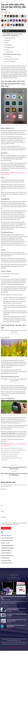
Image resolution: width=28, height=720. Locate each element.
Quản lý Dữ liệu (5, 557)
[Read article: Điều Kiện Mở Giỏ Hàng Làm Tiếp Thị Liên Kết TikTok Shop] (14, 588)
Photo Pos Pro (5, 459)
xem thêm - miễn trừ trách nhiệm (14, 647)
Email (2, 511)
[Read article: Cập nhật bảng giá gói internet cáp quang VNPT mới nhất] (3, 626)
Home (2, 2)
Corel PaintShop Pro (6, 450)
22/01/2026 (8, 599)
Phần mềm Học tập (6, 552)
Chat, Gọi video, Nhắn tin (7, 538)
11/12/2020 (14, 12)
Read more (5, 605)
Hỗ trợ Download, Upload (8, 545)
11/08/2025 (9, 611)
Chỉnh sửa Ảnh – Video (7, 540)
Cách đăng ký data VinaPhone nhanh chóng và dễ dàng (17, 614)
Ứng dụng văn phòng (7, 562)
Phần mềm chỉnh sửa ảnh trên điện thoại (10, 454)
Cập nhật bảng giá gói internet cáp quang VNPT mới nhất (16, 626)
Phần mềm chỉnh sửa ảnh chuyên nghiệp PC (11, 452)
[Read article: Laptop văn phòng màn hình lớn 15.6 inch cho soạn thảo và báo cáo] (3, 609)
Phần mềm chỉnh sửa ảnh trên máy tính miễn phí (12, 458)
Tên (2, 505)
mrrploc (3, 599)
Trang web (3, 517)
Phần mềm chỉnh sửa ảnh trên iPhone (9, 456)
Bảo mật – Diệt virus (6, 535)
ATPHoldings (7, 12)
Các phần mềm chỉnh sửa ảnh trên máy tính (13, 448)
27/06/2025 (9, 616)
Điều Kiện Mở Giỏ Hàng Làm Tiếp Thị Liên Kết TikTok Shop (13, 597)
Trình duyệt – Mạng (6, 560)
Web (2, 593)
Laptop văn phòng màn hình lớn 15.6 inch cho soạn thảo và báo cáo (16, 609)
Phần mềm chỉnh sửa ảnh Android (19, 450)
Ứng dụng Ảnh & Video (8, 2)
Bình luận (3, 489)
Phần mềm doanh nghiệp (7, 548)
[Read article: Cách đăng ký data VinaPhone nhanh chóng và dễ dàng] (3, 615)
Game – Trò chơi (6, 543)
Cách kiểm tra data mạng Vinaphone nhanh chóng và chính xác (16, 620)
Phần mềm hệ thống (6, 550)
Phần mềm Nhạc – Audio (7, 555)
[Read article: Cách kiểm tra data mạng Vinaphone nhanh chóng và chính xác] (3, 621)
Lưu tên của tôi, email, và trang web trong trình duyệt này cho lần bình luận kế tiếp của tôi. (14, 523)
